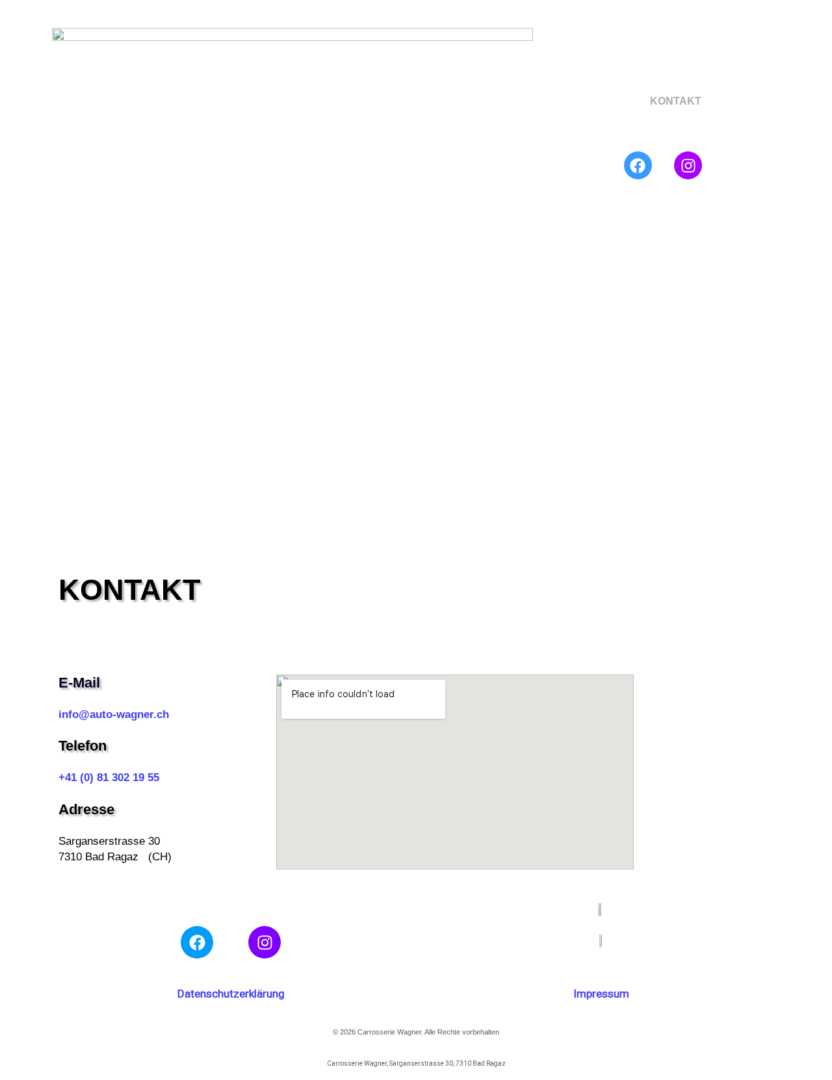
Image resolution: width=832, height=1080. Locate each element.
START (564, 101)
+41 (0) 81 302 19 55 (108, 777)
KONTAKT (675, 101)
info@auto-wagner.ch (113, 714)
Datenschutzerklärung (231, 993)
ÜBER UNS (616, 101)
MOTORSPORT (584, 130)
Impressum (601, 993)
